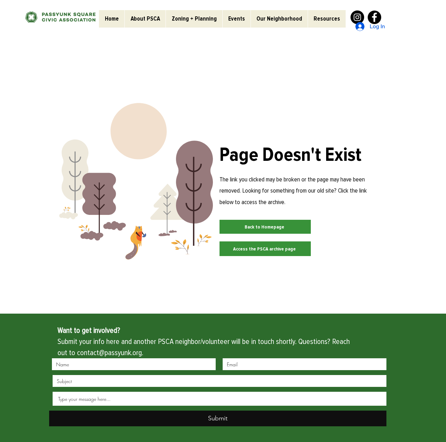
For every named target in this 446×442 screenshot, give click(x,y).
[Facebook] (374, 17)
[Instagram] (357, 17)
